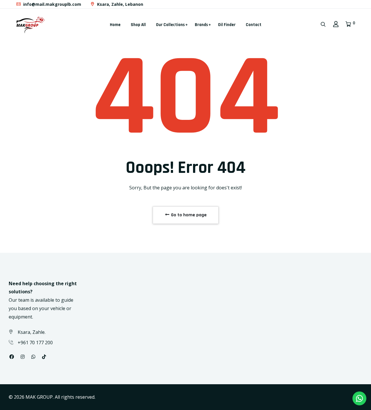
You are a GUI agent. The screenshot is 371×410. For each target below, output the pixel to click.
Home (115, 25)
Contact (253, 25)
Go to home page (188, 215)
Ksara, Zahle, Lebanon (119, 4)
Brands (201, 25)
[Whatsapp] (33, 357)
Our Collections (170, 25)
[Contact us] (359, 398)
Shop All (138, 25)
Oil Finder (227, 25)
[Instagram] (22, 357)
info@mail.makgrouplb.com (51, 4)
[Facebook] (11, 357)
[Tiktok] (44, 357)
